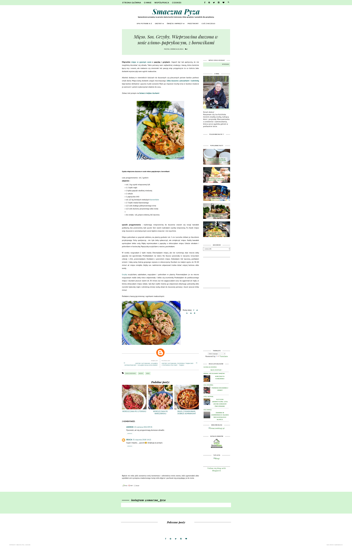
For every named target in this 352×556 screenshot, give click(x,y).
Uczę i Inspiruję (208, 396)
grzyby (141, 373)
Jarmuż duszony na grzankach (216, 215)
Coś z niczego (208, 23)
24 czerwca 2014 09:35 (143, 427)
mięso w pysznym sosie (141, 62)
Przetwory (193, 23)
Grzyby (158, 23)
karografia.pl (338, 544)
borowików (154, 199)
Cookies (176, 2)
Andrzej (130, 427)
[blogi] (217, 458)
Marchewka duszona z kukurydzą (216, 233)
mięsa (148, 373)
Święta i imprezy (175, 23)
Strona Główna (131, 2)
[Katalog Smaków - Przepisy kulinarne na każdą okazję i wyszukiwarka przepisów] (216, 447)
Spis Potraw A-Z (144, 23)
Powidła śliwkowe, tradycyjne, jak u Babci (216, 179)
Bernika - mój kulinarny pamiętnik (214, 373)
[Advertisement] (217, 269)
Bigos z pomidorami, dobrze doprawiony (186, 412)
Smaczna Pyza (176, 11)
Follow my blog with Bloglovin (217, 469)
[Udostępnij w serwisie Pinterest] (194, 313)
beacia (129, 439)
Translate (224, 356)
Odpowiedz (129, 433)
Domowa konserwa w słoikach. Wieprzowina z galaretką (216, 160)
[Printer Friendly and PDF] (131, 486)
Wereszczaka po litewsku (134, 411)
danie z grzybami (130, 373)
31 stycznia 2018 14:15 (142, 439)
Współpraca (161, 2)
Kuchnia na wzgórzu (210, 367)
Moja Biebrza (208, 409)
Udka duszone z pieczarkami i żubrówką (183, 81)
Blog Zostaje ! (216, 370)
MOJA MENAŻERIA (208, 385)
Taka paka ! (216, 198)
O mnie (148, 2)
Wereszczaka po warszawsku (160, 412)
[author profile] (160, 352)
